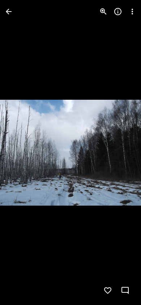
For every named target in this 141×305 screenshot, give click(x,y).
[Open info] (118, 11)
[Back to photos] (8, 11)
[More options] (132, 11)
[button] (20, 152)
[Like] (107, 290)
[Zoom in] (103, 11)
